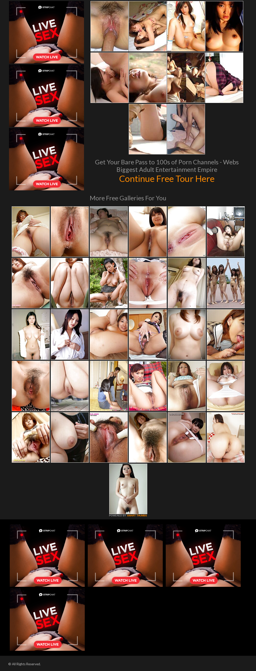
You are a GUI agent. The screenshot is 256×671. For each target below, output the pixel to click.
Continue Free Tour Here (166, 178)
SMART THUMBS (137, 515)
